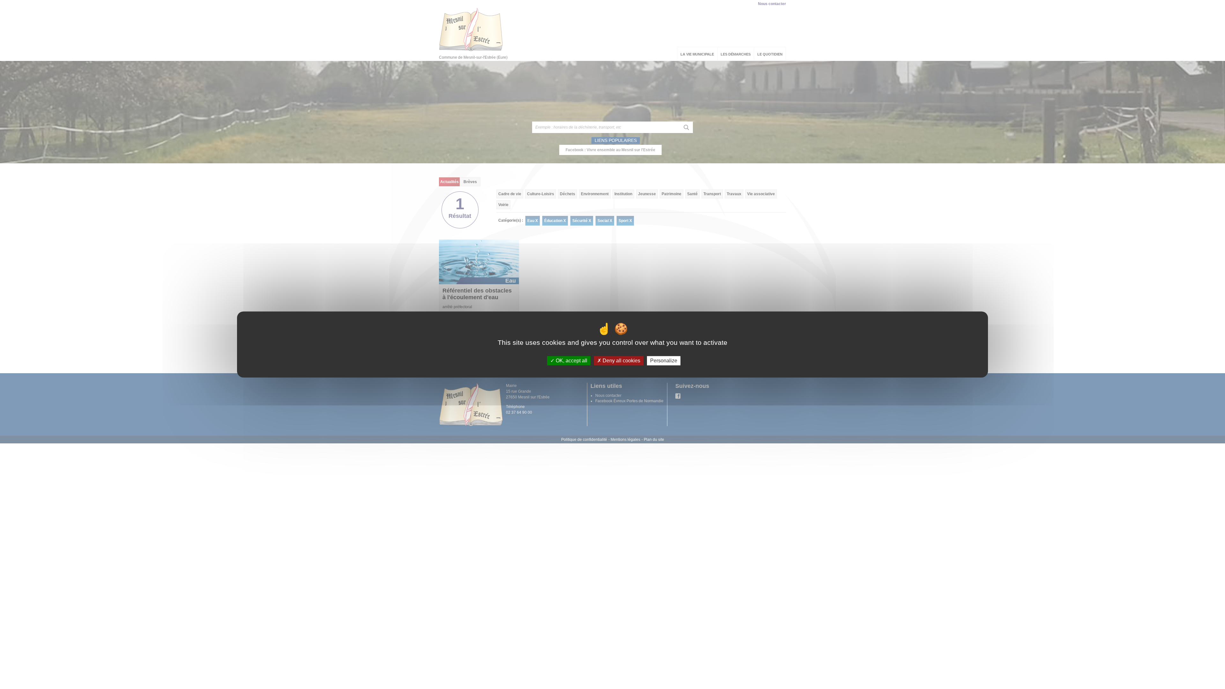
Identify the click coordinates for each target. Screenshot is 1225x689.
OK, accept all (570, 360)
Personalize (663, 360)
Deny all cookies (620, 360)
